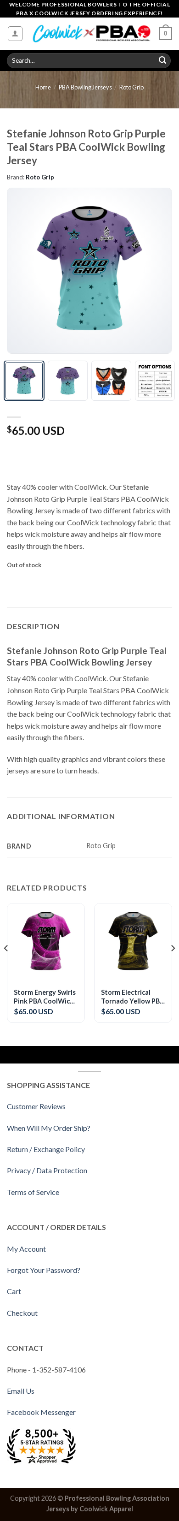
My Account (26, 1248)
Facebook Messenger (41, 1412)
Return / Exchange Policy (46, 1149)
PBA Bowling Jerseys (85, 87)
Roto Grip (131, 87)
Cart (14, 1291)
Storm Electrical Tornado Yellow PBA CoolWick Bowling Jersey (132, 996)
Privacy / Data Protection (47, 1170)
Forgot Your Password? (43, 1270)
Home (43, 87)
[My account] (15, 33)
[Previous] (22, 270)
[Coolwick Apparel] (91, 34)
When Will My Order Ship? (48, 1127)
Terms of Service (33, 1192)
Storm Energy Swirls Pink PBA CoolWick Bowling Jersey (45, 996)
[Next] (157, 270)
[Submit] (162, 61)
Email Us (20, 1390)
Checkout (22, 1312)
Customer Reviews (36, 1106)
